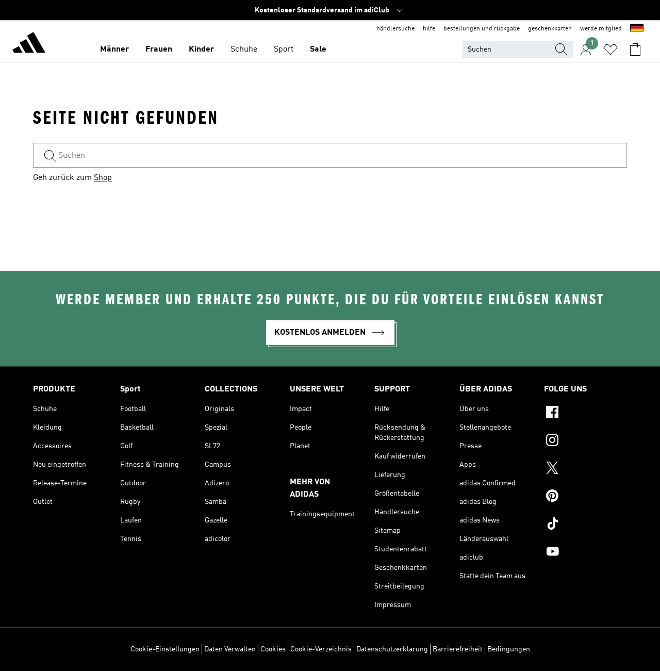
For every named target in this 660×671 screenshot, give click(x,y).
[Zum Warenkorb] (635, 49)
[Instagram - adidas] (585, 441)
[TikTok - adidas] (585, 525)
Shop (103, 178)
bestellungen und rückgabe (481, 29)
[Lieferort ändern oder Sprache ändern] (637, 29)
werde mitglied (601, 29)
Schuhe (243, 49)
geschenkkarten (550, 29)
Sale (318, 49)
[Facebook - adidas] (585, 414)
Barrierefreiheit (458, 649)
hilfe (429, 29)
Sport (283, 49)
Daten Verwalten (230, 649)
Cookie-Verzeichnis (321, 649)
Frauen (158, 49)
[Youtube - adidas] (585, 553)
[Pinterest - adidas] (585, 497)
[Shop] (28, 44)
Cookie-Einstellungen (165, 649)
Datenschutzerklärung (392, 649)
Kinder (201, 49)
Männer (114, 49)
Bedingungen (508, 649)
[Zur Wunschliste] (610, 49)
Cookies (273, 649)
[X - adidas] (585, 469)
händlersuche (395, 29)
